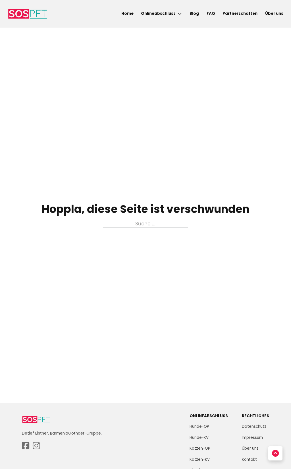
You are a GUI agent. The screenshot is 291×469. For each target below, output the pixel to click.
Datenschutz (254, 426)
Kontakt (249, 459)
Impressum (252, 437)
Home (127, 13)
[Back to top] (275, 453)
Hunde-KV (199, 437)
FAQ (211, 13)
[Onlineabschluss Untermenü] (180, 14)
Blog (194, 13)
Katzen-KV (200, 459)
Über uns (274, 13)
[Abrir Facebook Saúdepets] (25, 446)
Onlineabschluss (158, 13)
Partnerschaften (240, 13)
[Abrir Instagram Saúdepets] (36, 446)
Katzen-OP (200, 448)
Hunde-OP (199, 426)
